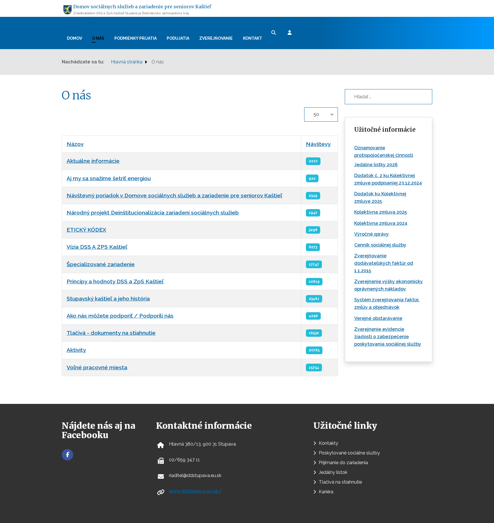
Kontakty (328, 443)
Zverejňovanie (216, 38)
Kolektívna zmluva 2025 (380, 212)
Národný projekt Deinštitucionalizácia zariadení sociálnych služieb (153, 212)
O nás (98, 38)
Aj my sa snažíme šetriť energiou (109, 178)
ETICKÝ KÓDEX (86, 230)
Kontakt (252, 38)
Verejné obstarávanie (378, 318)
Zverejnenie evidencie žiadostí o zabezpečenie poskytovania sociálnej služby (387, 336)
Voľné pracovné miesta (97, 367)
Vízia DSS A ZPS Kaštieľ (97, 247)
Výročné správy (371, 234)
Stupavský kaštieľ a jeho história (108, 298)
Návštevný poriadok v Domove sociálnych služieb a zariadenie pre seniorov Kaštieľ (174, 195)
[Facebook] (67, 454)
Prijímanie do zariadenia (343, 462)
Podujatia (178, 38)
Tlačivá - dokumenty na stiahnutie (111, 333)
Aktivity (76, 350)
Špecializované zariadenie (101, 264)
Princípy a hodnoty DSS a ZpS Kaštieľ (115, 281)
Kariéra (326, 491)
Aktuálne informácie (93, 161)
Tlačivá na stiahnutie (340, 482)
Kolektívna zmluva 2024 (380, 223)
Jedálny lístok (333, 472)
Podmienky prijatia (135, 38)
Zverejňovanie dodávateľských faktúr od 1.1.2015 (383, 263)
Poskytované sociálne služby (349, 453)
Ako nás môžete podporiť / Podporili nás (120, 315)
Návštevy (318, 144)
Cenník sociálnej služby (380, 245)
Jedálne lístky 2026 (376, 164)
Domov (74, 38)
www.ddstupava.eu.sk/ (195, 491)
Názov (75, 144)
